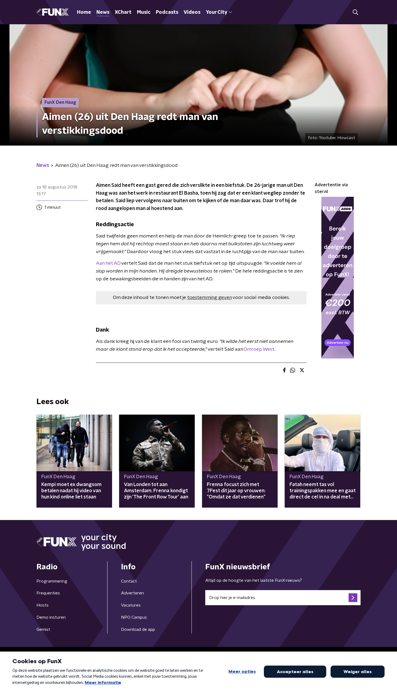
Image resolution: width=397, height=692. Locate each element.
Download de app (138, 629)
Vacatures (131, 605)
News (102, 12)
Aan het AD (108, 263)
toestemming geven (209, 297)
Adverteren (132, 593)
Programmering (51, 581)
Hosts (42, 605)
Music (143, 12)
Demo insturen (51, 617)
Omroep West (259, 349)
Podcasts (167, 12)
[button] (355, 12)
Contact (129, 581)
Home (84, 12)
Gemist (43, 629)
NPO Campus (134, 617)
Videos (192, 12)
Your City (216, 12)
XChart (123, 12)
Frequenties (48, 593)
